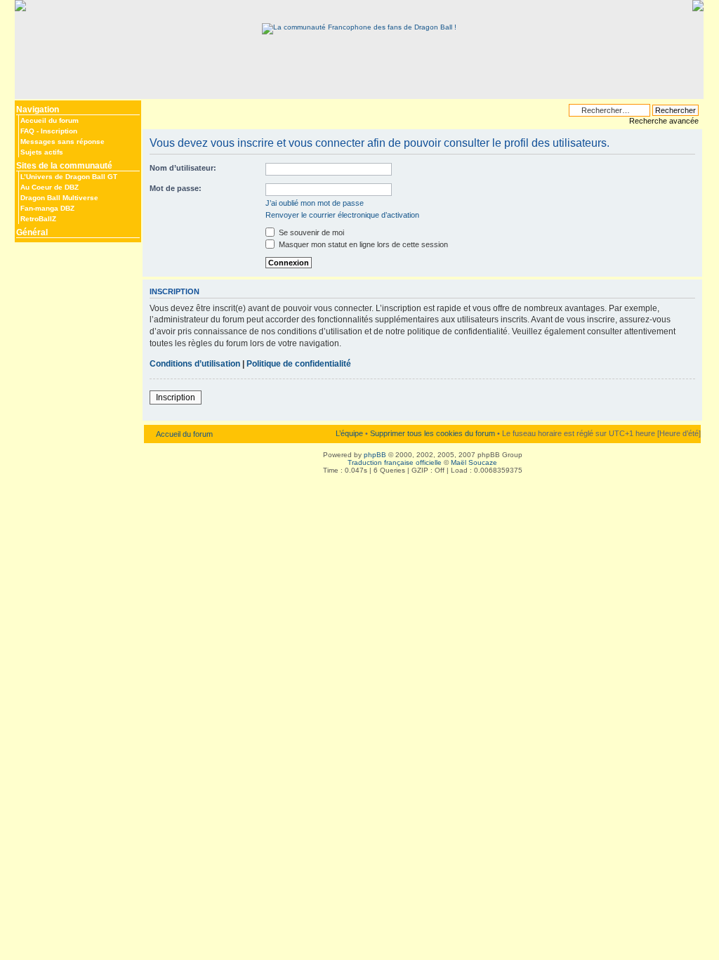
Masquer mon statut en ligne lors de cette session (362, 244)
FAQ (27, 131)
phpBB (375, 455)
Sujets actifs (41, 152)
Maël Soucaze (474, 462)
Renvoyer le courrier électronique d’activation (342, 215)
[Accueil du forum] (359, 27)
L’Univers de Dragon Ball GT (68, 176)
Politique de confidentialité (298, 364)
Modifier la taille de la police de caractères (153, 106)
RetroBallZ (38, 219)
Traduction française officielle (395, 462)
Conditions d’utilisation (195, 364)
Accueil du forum (49, 120)
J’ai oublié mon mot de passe (314, 203)
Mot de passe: (176, 188)
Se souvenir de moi (310, 232)
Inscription (59, 131)
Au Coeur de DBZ (49, 187)
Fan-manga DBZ (47, 208)
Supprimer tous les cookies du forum (432, 433)
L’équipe (349, 433)
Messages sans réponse (62, 141)
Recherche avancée (664, 121)
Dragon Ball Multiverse (59, 198)
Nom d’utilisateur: (183, 168)
